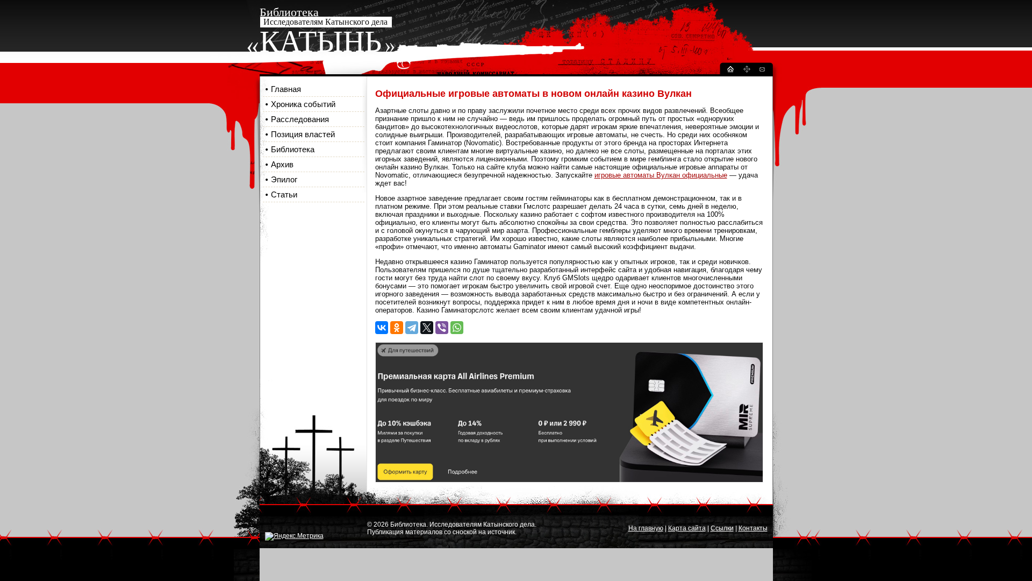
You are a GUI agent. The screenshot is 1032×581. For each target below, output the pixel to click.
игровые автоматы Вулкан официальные (660, 175)
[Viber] (441, 327)
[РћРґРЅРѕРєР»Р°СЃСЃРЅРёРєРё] (396, 327)
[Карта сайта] (746, 71)
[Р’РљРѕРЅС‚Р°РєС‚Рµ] (381, 327)
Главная (286, 89)
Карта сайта (687, 528)
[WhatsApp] (456, 327)
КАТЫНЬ (321, 41)
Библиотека (292, 149)
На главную (645, 528)
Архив (282, 164)
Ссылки (722, 528)
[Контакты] (761, 71)
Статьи (284, 194)
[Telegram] (411, 327)
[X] (426, 327)
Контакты (753, 528)
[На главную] (730, 71)
